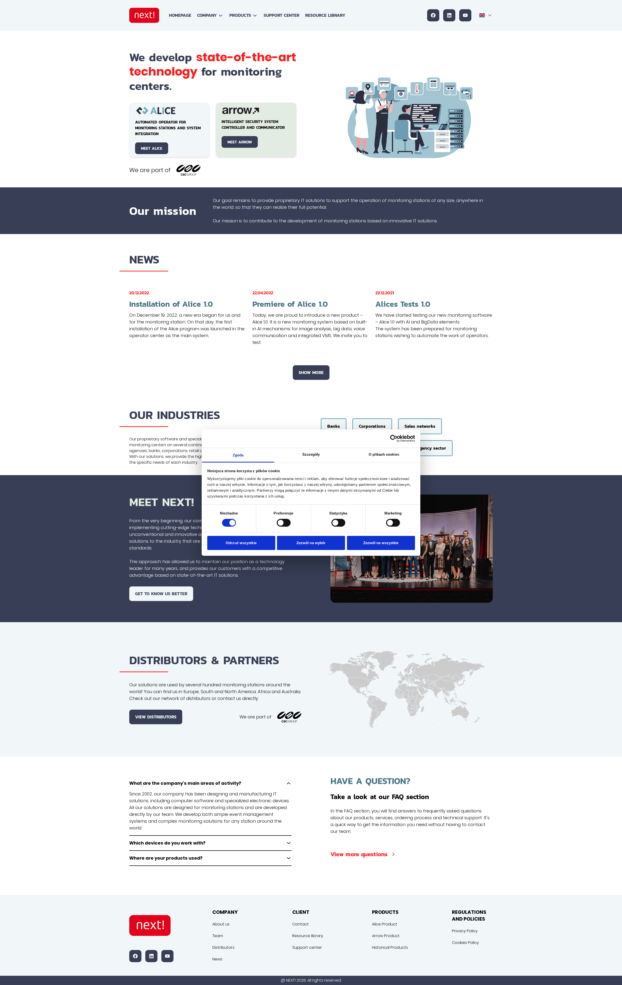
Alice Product (384, 924)
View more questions (359, 854)
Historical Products (390, 947)
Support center (281, 15)
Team (217, 936)
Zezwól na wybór (311, 543)
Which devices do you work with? (167, 843)
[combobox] (486, 15)
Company (207, 15)
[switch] (284, 523)
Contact (300, 924)
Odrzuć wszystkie (241, 543)
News (217, 959)
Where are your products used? (166, 858)
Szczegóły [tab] (311, 454)
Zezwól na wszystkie (381, 543)
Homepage (180, 15)
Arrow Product (386, 936)
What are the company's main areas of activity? (185, 783)
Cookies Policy (465, 942)
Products (240, 15)
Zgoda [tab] (238, 455)
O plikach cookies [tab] (384, 454)
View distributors (155, 717)
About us (221, 924)
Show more (311, 372)
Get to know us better (161, 593)
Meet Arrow (239, 142)
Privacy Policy (465, 931)
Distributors (223, 947)
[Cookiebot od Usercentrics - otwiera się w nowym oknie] (393, 438)
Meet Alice (151, 148)
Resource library (325, 15)
